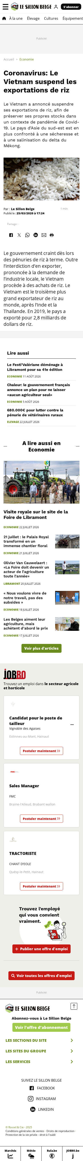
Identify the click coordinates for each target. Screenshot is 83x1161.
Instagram (46, 1098)
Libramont (12, 584)
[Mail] (44, 234)
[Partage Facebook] (11, 234)
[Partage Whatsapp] (27, 234)
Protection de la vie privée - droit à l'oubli (31, 1135)
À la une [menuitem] (16, 18)
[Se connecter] (56, 7)
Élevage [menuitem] (33, 18)
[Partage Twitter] (19, 234)
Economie (14, 376)
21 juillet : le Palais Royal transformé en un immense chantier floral (26, 541)
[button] (5, 6)
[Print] (51, 234)
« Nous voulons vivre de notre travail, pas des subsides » (25, 597)
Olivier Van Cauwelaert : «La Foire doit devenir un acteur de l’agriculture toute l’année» (26, 569)
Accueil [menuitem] (9, 59)
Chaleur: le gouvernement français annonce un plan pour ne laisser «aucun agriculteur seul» (38, 390)
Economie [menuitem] (26, 59)
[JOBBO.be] (15, 674)
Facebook (46, 1088)
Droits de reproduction (60, 1131)
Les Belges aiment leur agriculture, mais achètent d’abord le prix (26, 623)
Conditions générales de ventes (25, 1131)
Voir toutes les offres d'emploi (44, 975)
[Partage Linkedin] (35, 234)
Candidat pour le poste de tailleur (35, 720)
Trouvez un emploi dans (41, 685)
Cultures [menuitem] (51, 18)
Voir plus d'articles (41, 648)
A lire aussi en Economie (41, 446)
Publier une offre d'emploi (44, 948)
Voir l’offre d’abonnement (41, 1027)
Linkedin (46, 1109)
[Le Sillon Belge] (31, 6)
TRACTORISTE (22, 853)
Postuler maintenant (39, 751)
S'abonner (71, 7)
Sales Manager (24, 785)
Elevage (13, 422)
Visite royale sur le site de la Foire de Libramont (36, 514)
